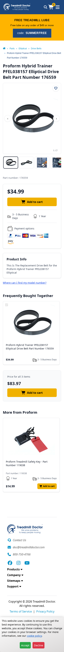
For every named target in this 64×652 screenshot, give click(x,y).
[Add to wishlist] (56, 88)
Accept (25, 645)
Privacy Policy (45, 611)
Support (12, 586)
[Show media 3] (42, 162)
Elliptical (23, 48)
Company (14, 575)
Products (13, 569)
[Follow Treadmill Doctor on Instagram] (18, 563)
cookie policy (34, 635)
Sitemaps (13, 581)
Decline (38, 645)
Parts (12, 48)
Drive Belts (36, 48)
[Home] (4, 48)
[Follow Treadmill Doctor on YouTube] (27, 563)
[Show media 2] (26, 162)
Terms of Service (21, 611)
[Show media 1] (11, 162)
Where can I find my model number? (24, 282)
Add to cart (35, 202)
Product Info (16, 259)
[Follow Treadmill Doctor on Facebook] (10, 563)
